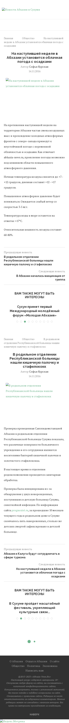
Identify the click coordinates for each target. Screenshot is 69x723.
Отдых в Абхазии (36, 661)
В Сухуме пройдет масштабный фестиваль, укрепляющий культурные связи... (34, 608)
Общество (28, 38)
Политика (33, 666)
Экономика (50, 666)
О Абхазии (16, 661)
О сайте (54, 661)
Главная (8, 38)
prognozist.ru (20, 510)
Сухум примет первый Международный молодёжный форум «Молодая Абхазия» (34, 311)
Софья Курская (38, 66)
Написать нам (34, 670)
